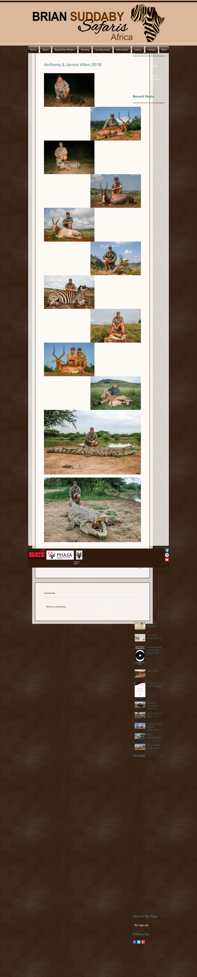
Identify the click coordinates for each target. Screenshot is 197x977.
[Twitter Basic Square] (138, 942)
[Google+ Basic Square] (143, 942)
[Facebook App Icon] (167, 550)
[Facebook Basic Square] (134, 942)
